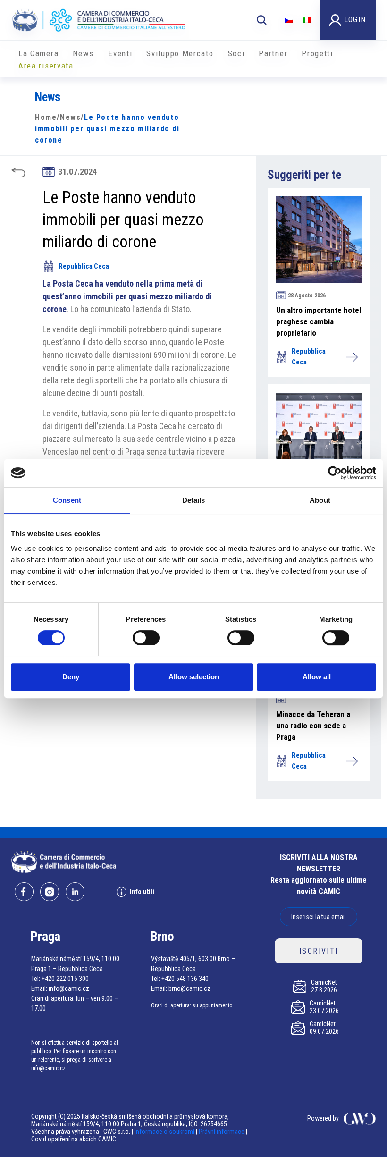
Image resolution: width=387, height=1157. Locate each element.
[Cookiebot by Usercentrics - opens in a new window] (335, 473)
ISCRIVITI (318, 950)
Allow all (317, 677)
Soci (236, 53)
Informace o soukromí (165, 1131)
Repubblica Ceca (84, 266)
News (83, 53)
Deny (70, 677)
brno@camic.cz (189, 988)
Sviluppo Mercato (179, 53)
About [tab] (320, 500)
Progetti (317, 53)
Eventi (120, 53)
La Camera (38, 53)
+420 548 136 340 (185, 978)
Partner (273, 53)
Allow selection (193, 677)
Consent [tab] (67, 500)
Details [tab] (193, 500)
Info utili (142, 891)
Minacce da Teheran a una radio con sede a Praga (313, 725)
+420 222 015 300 (65, 978)
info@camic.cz (69, 988)
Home (46, 117)
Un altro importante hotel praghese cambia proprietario (318, 321)
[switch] (146, 637)
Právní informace (221, 1131)
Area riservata (46, 65)
